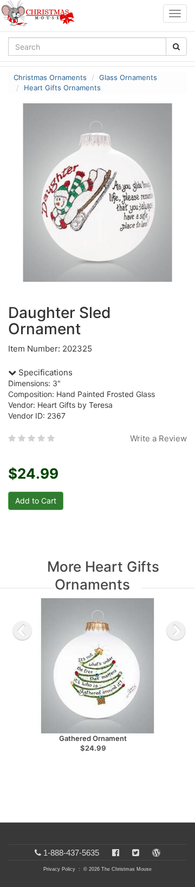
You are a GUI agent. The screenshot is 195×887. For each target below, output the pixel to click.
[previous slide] (22, 630)
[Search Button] (176, 46)
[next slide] (176, 630)
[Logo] (41, 13)
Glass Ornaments (128, 77)
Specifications (44, 372)
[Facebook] (115, 852)
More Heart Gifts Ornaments (103, 575)
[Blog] (156, 852)
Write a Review (158, 438)
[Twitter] (135, 852)
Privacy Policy (59, 869)
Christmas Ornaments (50, 77)
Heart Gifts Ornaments (62, 87)
